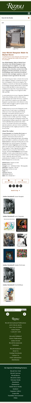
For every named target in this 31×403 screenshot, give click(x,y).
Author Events (15, 341)
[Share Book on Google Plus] (17, 186)
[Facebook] (24, 314)
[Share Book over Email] (20, 186)
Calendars (15, 345)
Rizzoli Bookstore (15, 348)
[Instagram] (7, 314)
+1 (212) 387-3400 (15, 332)
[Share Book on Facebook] (10, 186)
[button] (15, 18)
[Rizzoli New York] (15, 6)
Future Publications (15, 338)
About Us (15, 351)
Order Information (15, 357)
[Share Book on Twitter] (13, 186)
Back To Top (14, 190)
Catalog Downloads (15, 353)
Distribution (15, 360)
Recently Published (16, 336)
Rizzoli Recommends (15, 343)
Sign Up (24, 309)
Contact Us (15, 355)
